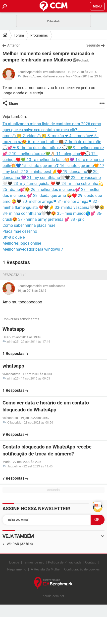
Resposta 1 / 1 (14, 275)
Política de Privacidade (64, 562)
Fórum (19, 35)
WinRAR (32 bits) (20, 544)
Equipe (14, 562)
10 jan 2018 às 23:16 (87, 76)
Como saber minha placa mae (28, 225)
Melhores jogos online (21, 243)
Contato (90, 562)
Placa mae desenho (19, 231)
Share (13, 104)
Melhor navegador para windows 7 (32, 249)
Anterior (13, 45)
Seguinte (93, 45)
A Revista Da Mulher (45, 569)
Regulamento (16, 569)
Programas (39, 35)
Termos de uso (33, 562)
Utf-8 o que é (13, 237)
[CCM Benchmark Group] (53, 583)
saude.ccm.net (53, 596)
